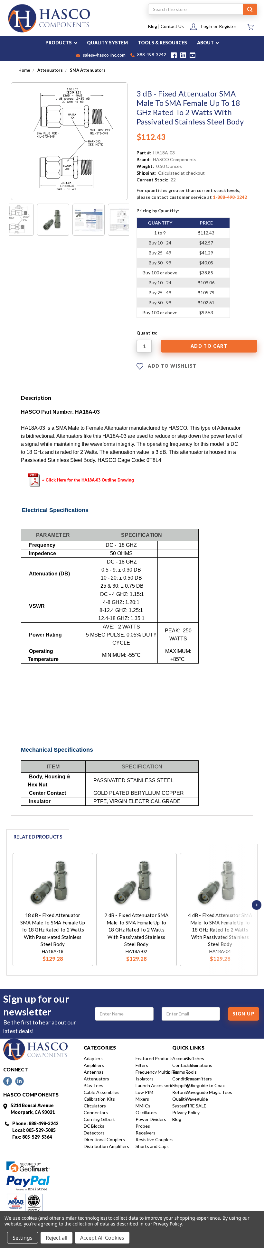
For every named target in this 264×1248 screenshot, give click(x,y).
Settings (23, 1237)
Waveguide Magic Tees (208, 1092)
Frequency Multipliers (157, 1072)
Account (181, 1058)
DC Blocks (94, 1126)
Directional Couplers (104, 1139)
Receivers (146, 1132)
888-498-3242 (151, 55)
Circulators (95, 1105)
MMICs (143, 1105)
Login (206, 26)
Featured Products (155, 1058)
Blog (152, 26)
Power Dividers (151, 1119)
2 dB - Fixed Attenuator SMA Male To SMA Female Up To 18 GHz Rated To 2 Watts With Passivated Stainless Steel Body (136, 929)
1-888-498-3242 (230, 197)
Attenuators (96, 1078)
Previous (14, 905)
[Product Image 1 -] (18, 220)
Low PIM (144, 1092)
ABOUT (206, 42)
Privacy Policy (186, 1112)
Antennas (94, 1072)
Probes (143, 1126)
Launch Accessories (156, 1085)
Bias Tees (93, 1085)
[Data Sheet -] (124, 220)
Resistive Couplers (155, 1139)
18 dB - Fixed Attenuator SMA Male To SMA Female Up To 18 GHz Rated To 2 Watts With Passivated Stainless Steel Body (52, 929)
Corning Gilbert (99, 1119)
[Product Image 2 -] (53, 220)
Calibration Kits (99, 1099)
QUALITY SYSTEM (107, 42)
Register (227, 26)
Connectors (96, 1112)
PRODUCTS (59, 42)
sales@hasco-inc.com (104, 55)
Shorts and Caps (152, 1146)
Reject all (56, 1237)
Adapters (93, 1058)
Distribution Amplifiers (106, 1146)
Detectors (94, 1132)
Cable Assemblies (101, 1092)
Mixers (142, 1099)
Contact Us (172, 26)
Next (255, 905)
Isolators (145, 1078)
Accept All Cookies (102, 1237)
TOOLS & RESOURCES (162, 42)
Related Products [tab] (38, 837)
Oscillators (146, 1112)
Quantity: (147, 332)
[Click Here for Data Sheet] (34, 479)
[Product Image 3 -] (88, 220)
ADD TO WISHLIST (171, 365)
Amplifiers (94, 1065)
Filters (142, 1065)
